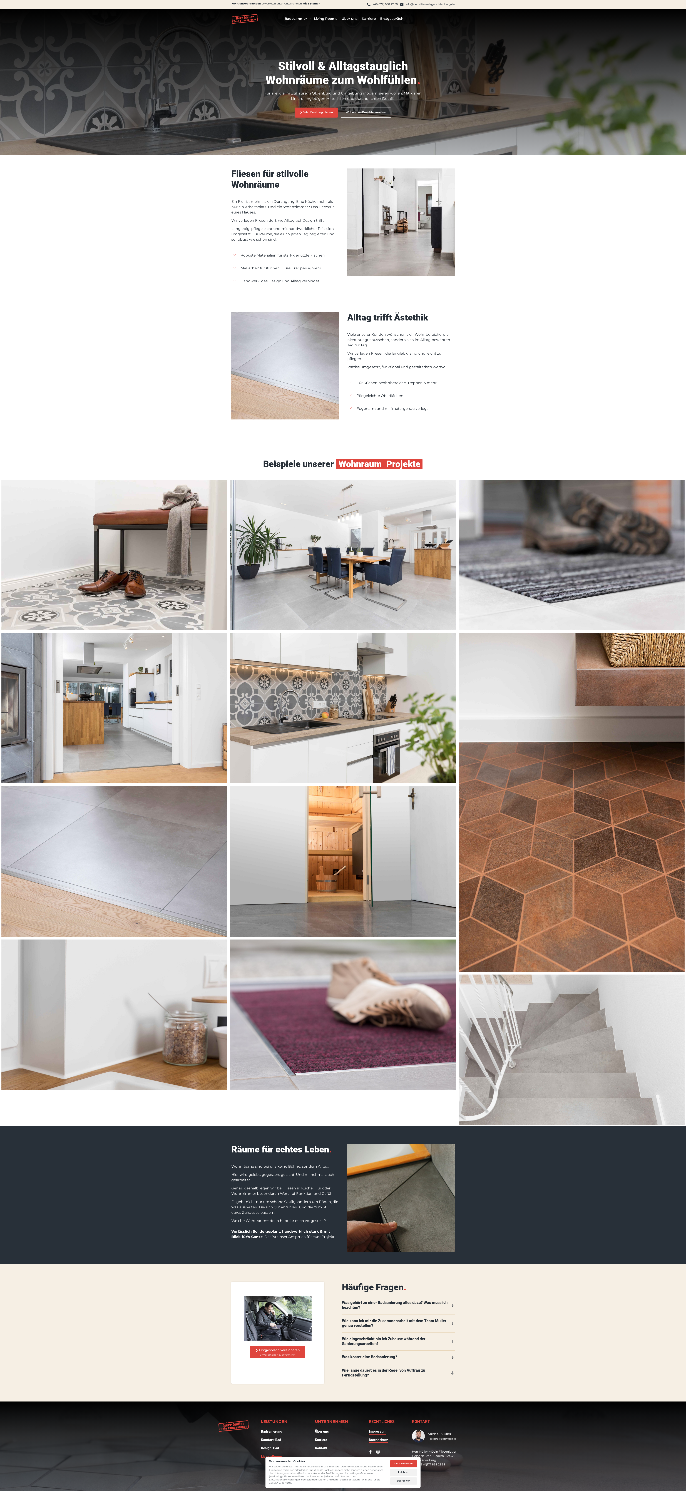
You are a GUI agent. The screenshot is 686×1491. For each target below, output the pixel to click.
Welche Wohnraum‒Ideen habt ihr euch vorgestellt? (278, 1221)
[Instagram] (379, 1452)
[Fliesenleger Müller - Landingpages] (244, 18)
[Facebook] (372, 1452)
